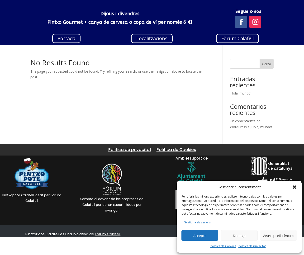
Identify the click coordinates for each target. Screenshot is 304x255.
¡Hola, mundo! (240, 93)
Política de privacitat (252, 246)
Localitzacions (151, 38)
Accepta (199, 235)
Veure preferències (278, 235)
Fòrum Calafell (237, 38)
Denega (239, 235)
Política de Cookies (223, 246)
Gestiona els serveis (197, 222)
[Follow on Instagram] (255, 22)
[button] (294, 187)
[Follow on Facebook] (241, 22)
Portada (66, 38)
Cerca (266, 64)
